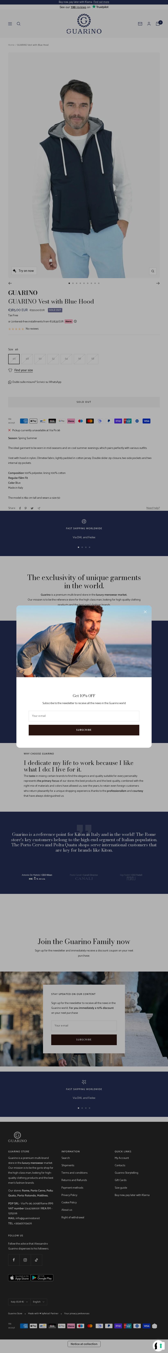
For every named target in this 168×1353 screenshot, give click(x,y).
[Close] (145, 611)
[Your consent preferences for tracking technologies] (161, 1346)
